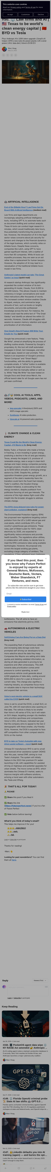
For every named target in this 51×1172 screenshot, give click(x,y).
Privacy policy (11, 606)
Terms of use (39, 604)
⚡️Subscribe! (25, 599)
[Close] (46, 559)
